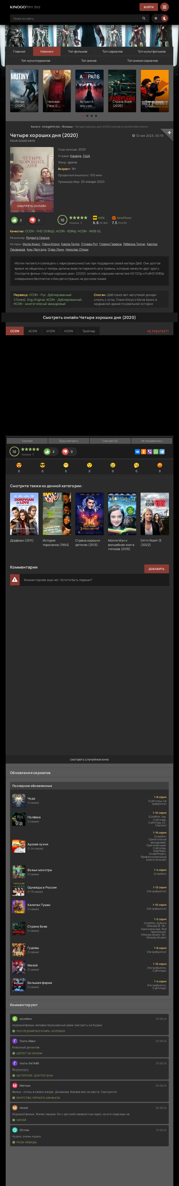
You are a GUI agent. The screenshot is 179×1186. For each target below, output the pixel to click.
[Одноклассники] (143, 451)
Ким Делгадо (36, 249)
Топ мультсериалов (35, 60)
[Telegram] (162, 451)
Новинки (46, 51)
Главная (19, 51)
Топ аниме (89, 60)
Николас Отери (77, 249)
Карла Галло (70, 244)
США (86, 156)
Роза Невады (27, 1142)
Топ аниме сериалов (142, 60)
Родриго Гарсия (38, 238)
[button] (83, 116)
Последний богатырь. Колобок (41, 1031)
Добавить (157, 569)
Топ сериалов (112, 51)
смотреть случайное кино (89, 759)
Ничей (21, 1120)
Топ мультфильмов (152, 51)
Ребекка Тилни (134, 244)
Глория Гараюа (110, 244)
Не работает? (158, 331)
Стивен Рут (89, 244)
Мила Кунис (31, 244)
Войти (149, 7)
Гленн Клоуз (51, 244)
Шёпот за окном (29, 1053)
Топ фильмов (77, 51)
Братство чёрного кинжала (38, 1098)
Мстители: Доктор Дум (35, 1075)
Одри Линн (56, 249)
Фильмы (67, 126)
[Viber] (149, 451)
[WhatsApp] (155, 451)
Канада (75, 156)
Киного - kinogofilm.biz (45, 126)
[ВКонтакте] (137, 451)
